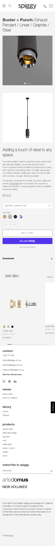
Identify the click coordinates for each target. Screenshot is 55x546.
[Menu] (4, 6)
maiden (5, 452)
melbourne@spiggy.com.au (13, 370)
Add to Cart (27, 233)
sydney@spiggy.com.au (12, 360)
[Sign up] (51, 471)
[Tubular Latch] (23, 303)
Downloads (8, 259)
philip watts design (10, 433)
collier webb (7, 444)
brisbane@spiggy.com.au (12, 365)
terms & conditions (10, 398)
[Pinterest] (9, 381)
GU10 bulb (14, 184)
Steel (8, 326)
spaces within (8, 429)
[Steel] (10, 217)
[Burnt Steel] (21, 217)
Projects (6, 415)
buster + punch (9, 448)
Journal (5, 412)
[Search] (10, 6)
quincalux (6, 437)
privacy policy (8, 394)
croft (4, 441)
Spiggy (10, 536)
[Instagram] (4, 381)
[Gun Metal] (15, 217)
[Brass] (5, 217)
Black (12, 326)
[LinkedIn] (15, 381)
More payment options (27, 247)
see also (12, 276)
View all (49, 277)
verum (5, 456)
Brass (4, 326)
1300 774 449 (8, 356)
